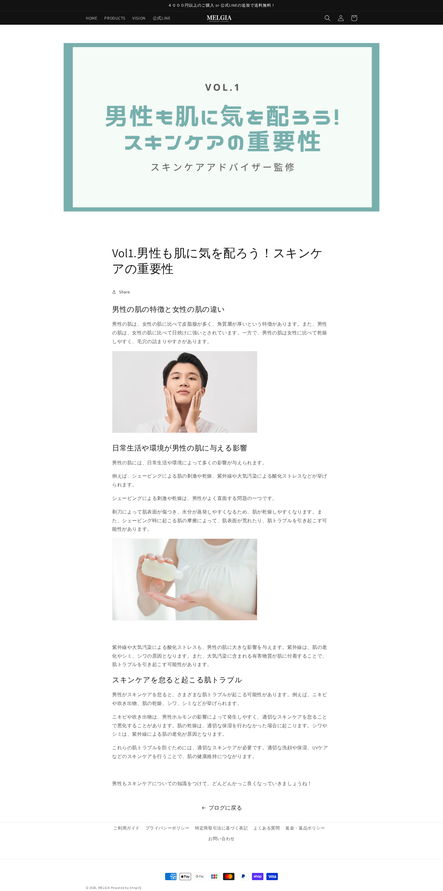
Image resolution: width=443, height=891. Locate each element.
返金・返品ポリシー (305, 828)
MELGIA (104, 888)
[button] (327, 18)
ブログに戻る (225, 807)
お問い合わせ (221, 838)
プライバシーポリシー (168, 828)
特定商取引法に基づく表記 (221, 828)
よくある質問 (266, 828)
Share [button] (124, 292)
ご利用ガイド (126, 828)
